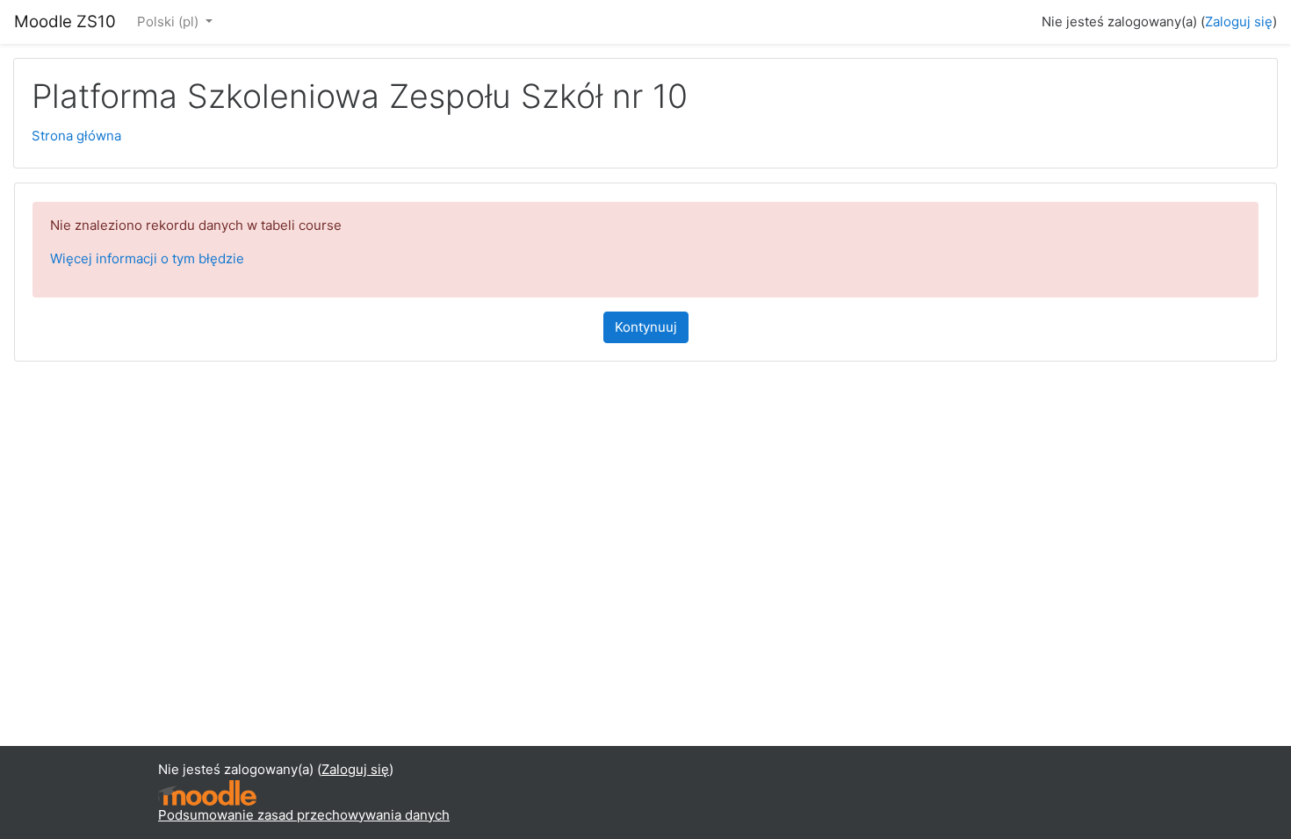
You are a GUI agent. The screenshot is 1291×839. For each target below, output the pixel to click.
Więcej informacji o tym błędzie (147, 258)
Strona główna (76, 135)
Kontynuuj (646, 327)
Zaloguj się (1239, 21)
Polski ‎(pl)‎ (169, 21)
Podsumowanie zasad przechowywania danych (304, 815)
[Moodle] (207, 791)
